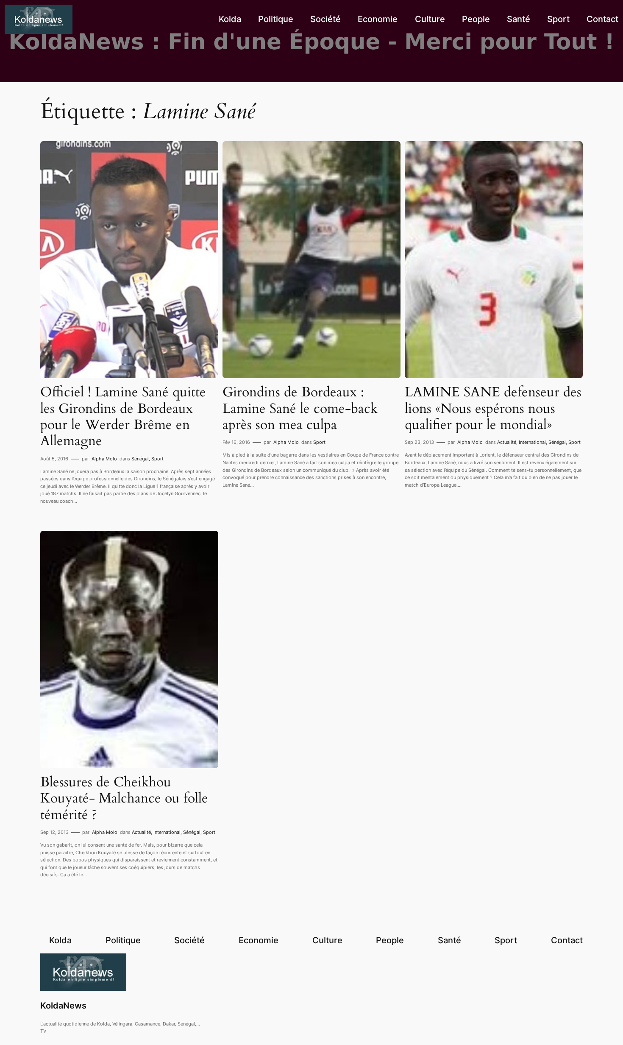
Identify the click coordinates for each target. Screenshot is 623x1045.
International (532, 442)
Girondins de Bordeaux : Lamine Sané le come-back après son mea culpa (300, 408)
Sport (157, 459)
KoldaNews (63, 1005)
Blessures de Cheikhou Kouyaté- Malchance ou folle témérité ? (124, 798)
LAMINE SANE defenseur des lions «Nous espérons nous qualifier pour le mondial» (493, 408)
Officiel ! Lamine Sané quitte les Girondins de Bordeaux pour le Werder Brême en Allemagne (123, 416)
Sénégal (140, 459)
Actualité (506, 442)
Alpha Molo (104, 459)
